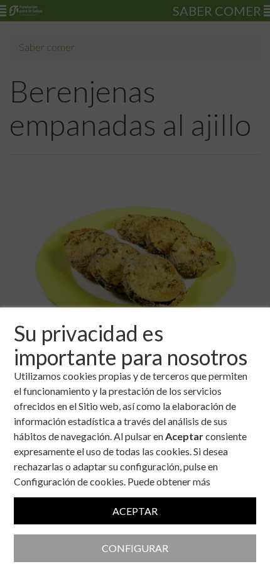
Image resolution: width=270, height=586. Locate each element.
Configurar (135, 548)
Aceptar (135, 511)
